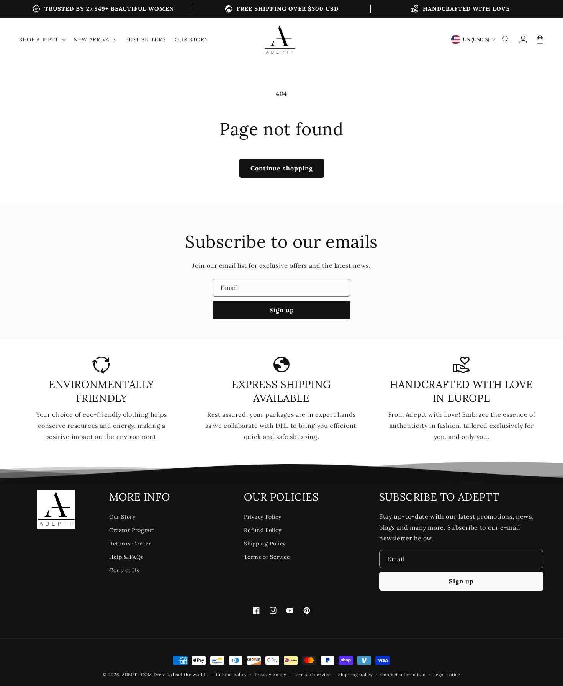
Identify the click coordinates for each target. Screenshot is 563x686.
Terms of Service (267, 556)
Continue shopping (281, 168)
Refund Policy (262, 530)
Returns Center (130, 543)
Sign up (281, 310)
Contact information (403, 674)
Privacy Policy (262, 516)
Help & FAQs (126, 556)
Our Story (122, 516)
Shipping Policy (265, 543)
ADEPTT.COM (137, 674)
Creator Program (132, 530)
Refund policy (231, 674)
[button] (506, 39)
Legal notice (446, 674)
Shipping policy (355, 674)
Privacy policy (270, 674)
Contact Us (124, 570)
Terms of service (312, 674)
